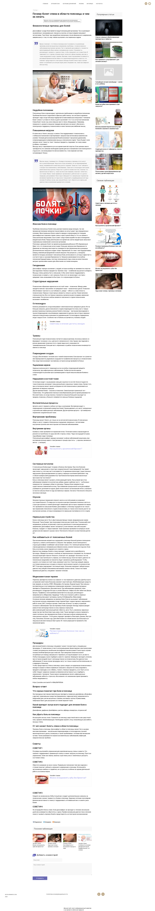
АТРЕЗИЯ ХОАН (55, 3)
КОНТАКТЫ (99, 3)
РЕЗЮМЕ (81, 3)
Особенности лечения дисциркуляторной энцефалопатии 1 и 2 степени (84, 847)
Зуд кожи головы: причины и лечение (53, 845)
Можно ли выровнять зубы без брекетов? (68, 778)
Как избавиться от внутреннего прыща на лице (69, 846)
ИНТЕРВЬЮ (90, 3)
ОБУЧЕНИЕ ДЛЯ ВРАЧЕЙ (69, 3)
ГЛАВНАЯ (45, 3)
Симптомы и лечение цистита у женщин (67, 324)
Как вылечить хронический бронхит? (66, 449)
